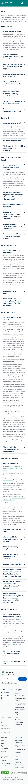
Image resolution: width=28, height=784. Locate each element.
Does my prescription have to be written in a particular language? (12, 66)
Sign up (22, 678)
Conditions (18, 752)
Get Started (4, 748)
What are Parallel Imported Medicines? (13, 205)
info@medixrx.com (8, 480)
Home (2, 740)
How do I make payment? (12, 141)
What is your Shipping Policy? (10, 548)
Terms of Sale (18, 764)
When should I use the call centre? (12, 530)
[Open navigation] (25, 3)
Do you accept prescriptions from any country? (13, 75)
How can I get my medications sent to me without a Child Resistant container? (12, 215)
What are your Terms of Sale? (11, 662)
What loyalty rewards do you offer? (12, 318)
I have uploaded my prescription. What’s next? (12, 110)
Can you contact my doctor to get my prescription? (12, 102)
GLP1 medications (20, 749)
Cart (2, 743)
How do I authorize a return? (10, 292)
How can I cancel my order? (12, 564)
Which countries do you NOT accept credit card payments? (13, 148)
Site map (3, 751)
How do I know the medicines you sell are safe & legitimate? (12, 226)
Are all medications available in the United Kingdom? (11, 167)
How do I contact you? (11, 463)
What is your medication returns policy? (11, 251)
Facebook (6, 695)
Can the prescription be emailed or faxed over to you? (12, 84)
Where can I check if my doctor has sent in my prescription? (11, 93)
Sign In (3, 746)
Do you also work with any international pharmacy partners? (12, 236)
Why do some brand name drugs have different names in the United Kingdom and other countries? (13, 195)
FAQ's (16, 759)
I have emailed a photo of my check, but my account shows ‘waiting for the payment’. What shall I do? (12, 573)
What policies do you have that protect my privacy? (12, 615)
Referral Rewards (6, 766)
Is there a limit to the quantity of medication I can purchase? (13, 56)
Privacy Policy (14, 644)
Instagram (6, 692)
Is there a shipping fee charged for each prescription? (11, 556)
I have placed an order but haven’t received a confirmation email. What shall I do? (12, 585)
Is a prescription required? (12, 31)
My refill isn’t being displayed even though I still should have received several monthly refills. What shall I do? (13, 598)
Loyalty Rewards (5, 763)
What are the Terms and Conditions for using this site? (11, 653)
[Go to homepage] (6, 3)
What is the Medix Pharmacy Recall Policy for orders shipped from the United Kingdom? (12, 302)
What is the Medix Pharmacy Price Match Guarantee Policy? (11, 449)
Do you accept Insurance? (12, 123)
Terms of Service (19, 767)
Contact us (4, 760)
